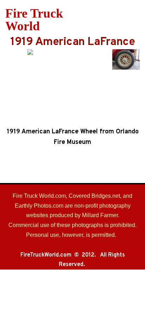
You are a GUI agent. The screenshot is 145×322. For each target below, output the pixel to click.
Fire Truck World (34, 19)
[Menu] (135, 20)
